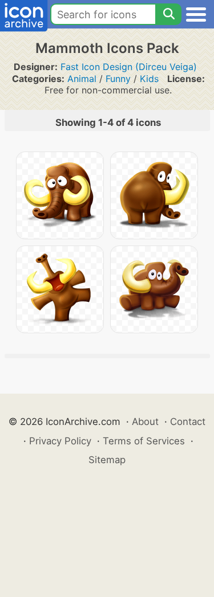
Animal (81, 78)
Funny (118, 78)
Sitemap (107, 459)
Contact (187, 421)
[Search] (168, 14)
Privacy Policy (60, 441)
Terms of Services (144, 441)
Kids (149, 78)
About (145, 421)
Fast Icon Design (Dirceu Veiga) (128, 66)
